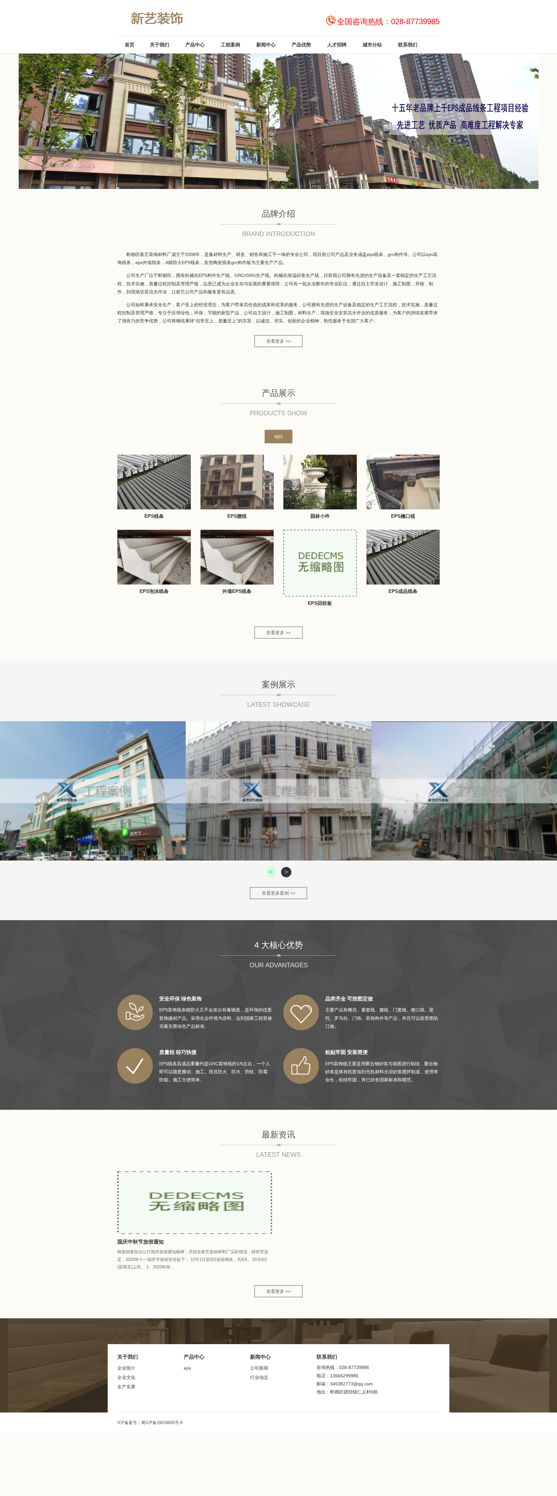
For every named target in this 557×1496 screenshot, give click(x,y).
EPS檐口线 (403, 516)
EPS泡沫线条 (154, 591)
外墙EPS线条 (236, 591)
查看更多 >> (278, 341)
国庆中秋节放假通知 (140, 1242)
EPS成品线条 (402, 591)
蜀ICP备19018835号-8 (161, 1422)
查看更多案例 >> (278, 893)
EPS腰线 (237, 516)
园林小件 (320, 516)
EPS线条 (154, 516)
